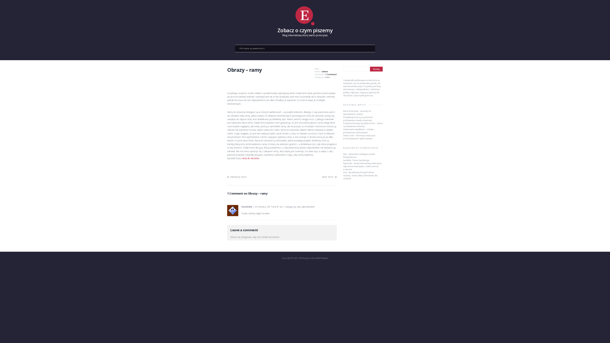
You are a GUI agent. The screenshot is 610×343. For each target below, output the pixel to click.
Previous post (238, 176)
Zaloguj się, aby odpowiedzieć (300, 206)
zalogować (246, 237)
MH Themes (322, 258)
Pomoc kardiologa (360, 160)
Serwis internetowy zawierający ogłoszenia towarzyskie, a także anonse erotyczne (362, 166)
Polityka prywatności (252, 48)
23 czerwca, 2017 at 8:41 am (269, 206)
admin (325, 71)
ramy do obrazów (250, 158)
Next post (328, 176)
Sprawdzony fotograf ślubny (361, 172)
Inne (327, 77)
